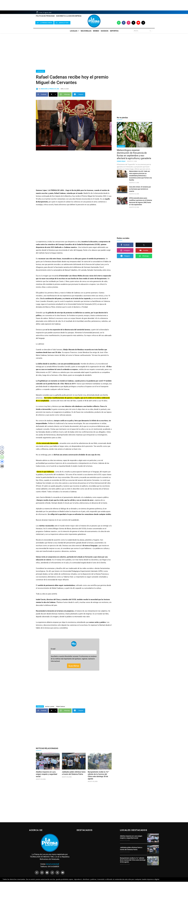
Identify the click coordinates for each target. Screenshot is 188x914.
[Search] (150, 30)
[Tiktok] (143, 23)
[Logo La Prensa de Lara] (94, 21)
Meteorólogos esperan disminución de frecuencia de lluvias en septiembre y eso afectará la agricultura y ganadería (134, 154)
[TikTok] (52, 873)
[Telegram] (47, 873)
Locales (40, 71)
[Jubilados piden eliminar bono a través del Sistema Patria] (74, 761)
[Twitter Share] (2, 452)
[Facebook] (124, 23)
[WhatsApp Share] (2, 457)
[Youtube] (138, 23)
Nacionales (121, 146)
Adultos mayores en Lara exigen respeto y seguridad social (46, 774)
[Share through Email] (2, 466)
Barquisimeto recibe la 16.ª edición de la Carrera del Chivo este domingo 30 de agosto (98, 775)
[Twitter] (133, 23)
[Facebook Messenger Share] (2, 462)
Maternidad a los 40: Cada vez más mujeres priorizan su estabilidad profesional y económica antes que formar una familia (140, 175)
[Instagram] (128, 23)
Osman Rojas (121, 161)
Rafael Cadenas (60, 706)
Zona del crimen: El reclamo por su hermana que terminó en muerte (140, 189)
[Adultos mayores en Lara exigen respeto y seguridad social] (48, 761)
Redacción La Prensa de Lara (50, 89)
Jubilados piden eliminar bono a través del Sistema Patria (74, 773)
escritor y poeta (49, 706)
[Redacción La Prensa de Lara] (37, 89)
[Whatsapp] (119, 23)
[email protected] (52, 864)
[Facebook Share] (2, 448)
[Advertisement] (94, 51)
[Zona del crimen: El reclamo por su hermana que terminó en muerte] (122, 189)
